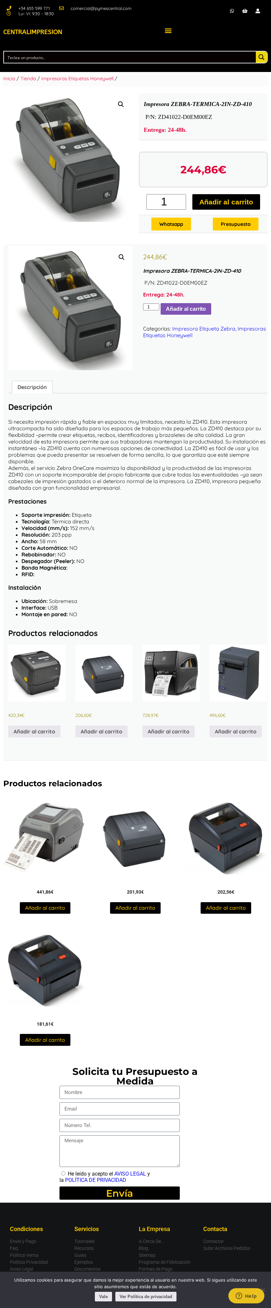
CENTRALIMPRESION (32, 32)
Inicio (9, 78)
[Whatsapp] (231, 10)
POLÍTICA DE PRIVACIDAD (95, 1180)
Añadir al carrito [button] (34, 731)
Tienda (28, 78)
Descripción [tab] (32, 387)
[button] (168, 30)
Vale (103, 1296)
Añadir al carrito (226, 202)
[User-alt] (258, 10)
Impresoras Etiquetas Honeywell (77, 78)
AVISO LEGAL (130, 1174)
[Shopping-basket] (245, 10)
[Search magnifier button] (261, 57)
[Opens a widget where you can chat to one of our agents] (246, 1296)
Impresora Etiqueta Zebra (203, 328)
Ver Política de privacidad (146, 1296)
